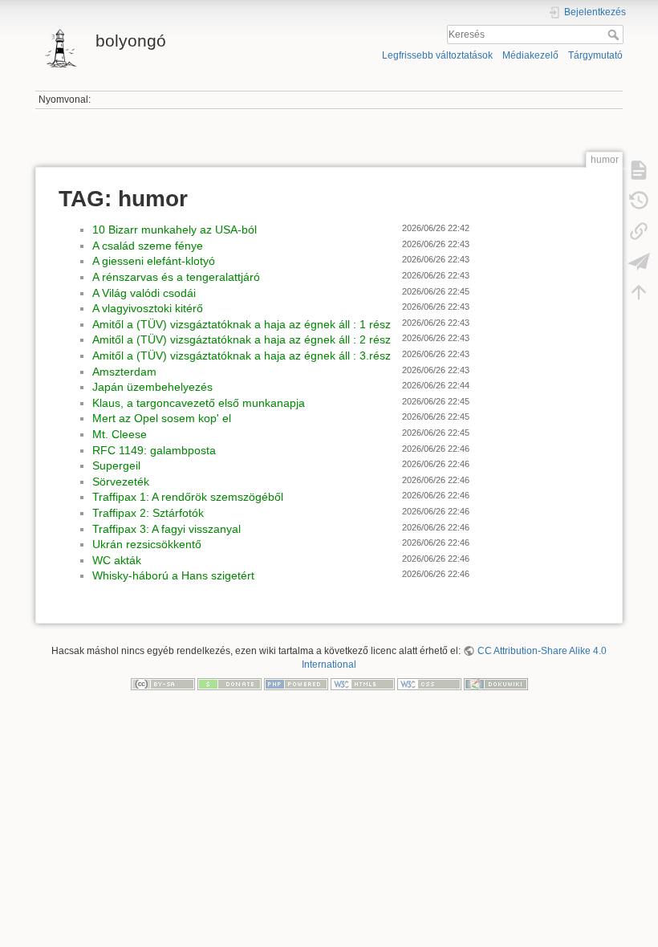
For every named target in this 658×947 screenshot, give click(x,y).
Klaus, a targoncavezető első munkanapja (198, 402)
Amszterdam (124, 371)
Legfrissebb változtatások (437, 55)
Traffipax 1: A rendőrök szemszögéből (187, 496)
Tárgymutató (595, 55)
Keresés (615, 34)
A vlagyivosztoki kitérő (147, 308)
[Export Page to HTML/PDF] (638, 261)
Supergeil (116, 465)
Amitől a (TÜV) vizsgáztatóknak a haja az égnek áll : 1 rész (241, 324)
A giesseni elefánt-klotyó (153, 260)
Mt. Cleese (119, 434)
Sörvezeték (120, 481)
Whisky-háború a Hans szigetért (173, 575)
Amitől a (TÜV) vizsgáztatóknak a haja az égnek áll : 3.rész (241, 355)
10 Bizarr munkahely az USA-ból (174, 229)
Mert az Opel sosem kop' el (161, 418)
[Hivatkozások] (638, 231)
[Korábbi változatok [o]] (638, 200)
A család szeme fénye (147, 245)
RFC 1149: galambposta (154, 450)
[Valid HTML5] (363, 683)
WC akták (116, 560)
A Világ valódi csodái (144, 293)
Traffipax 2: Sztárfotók (148, 512)
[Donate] (229, 683)
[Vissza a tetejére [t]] (638, 292)
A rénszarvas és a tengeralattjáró (176, 276)
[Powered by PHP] (296, 683)
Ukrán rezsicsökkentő (146, 544)
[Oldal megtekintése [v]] (638, 170)
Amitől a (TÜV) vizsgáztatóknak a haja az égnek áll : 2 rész (241, 339)
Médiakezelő (530, 55)
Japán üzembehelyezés (152, 386)
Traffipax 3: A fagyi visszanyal (166, 528)
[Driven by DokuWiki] (496, 683)
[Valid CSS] (429, 683)
